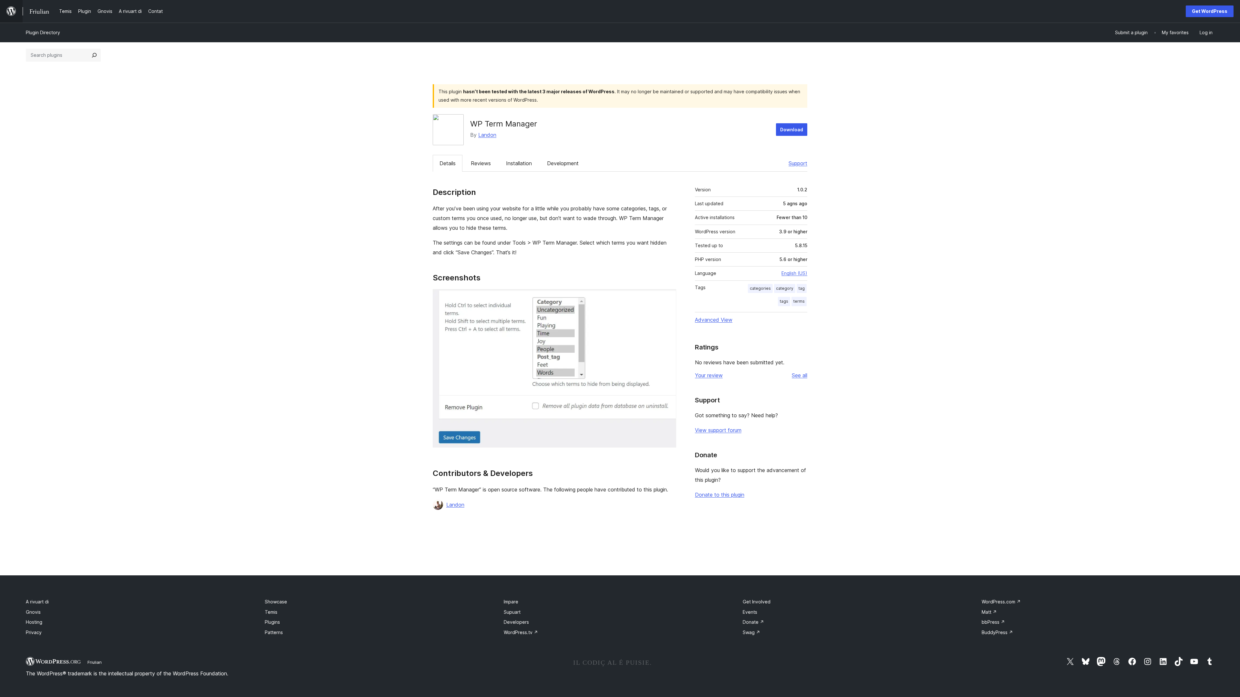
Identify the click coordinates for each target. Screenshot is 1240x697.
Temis (271, 612)
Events (750, 612)
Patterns (274, 632)
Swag (751, 632)
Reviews (481, 163)
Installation (519, 163)
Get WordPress (1209, 11)
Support (798, 163)
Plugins (272, 622)
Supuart (512, 612)
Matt (989, 612)
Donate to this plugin (719, 494)
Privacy (34, 632)
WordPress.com (1001, 601)
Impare (511, 601)
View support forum (718, 430)
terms (799, 301)
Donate (753, 622)
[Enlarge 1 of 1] (667, 298)
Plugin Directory (43, 32)
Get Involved (756, 601)
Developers (516, 622)
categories (760, 288)
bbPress (993, 622)
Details (447, 163)
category (784, 288)
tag (802, 288)
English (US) (794, 273)
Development (563, 163)
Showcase (276, 601)
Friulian (95, 662)
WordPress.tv (521, 632)
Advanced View (713, 320)
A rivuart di (37, 601)
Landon (487, 135)
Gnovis (33, 612)
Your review (709, 375)
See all (799, 375)
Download (791, 129)
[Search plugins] (94, 55)
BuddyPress (997, 632)
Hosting (34, 622)
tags (784, 301)
